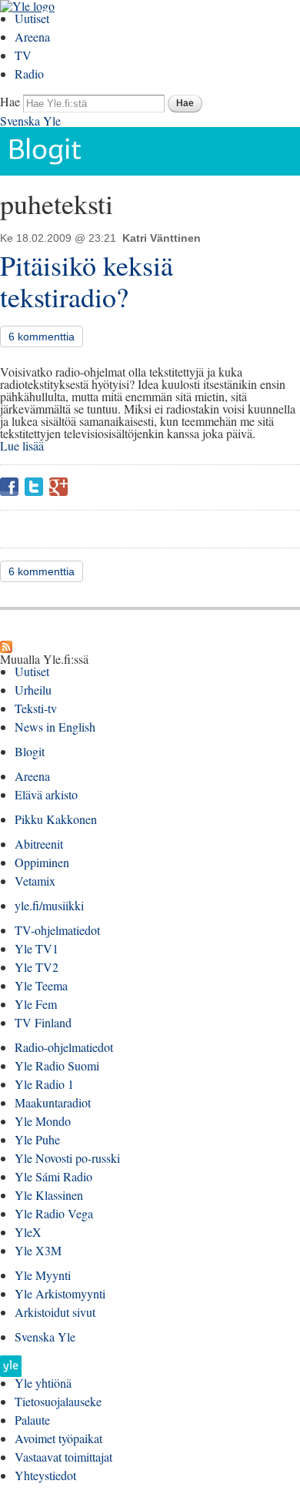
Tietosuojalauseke (58, 1401)
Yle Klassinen (49, 1195)
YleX (28, 1232)
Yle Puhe (37, 1139)
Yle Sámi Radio (53, 1176)
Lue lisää (22, 445)
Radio (29, 73)
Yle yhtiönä (43, 1383)
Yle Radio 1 (44, 1084)
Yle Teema (41, 985)
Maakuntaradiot (53, 1102)
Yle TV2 (36, 967)
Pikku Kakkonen (56, 819)
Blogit (30, 751)
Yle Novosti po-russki (67, 1158)
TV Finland (43, 1022)
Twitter (34, 486)
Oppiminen (42, 862)
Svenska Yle (30, 120)
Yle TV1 (36, 948)
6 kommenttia (41, 336)
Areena (32, 36)
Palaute (32, 1420)
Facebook (9, 486)
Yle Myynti (43, 1275)
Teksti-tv (36, 708)
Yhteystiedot (45, 1475)
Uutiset (32, 18)
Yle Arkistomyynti (60, 1293)
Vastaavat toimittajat (63, 1457)
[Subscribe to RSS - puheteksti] (6, 646)
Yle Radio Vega (54, 1213)
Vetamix (35, 881)
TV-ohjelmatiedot (57, 930)
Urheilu (33, 690)
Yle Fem (36, 1004)
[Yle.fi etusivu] (11, 1370)
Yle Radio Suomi (57, 1065)
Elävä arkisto (46, 794)
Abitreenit (39, 844)
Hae (10, 101)
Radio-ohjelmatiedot (64, 1047)
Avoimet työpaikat (58, 1438)
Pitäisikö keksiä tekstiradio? (86, 280)
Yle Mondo (43, 1121)
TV (23, 55)
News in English (55, 727)
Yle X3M (38, 1250)
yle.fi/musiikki (49, 905)
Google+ (58, 486)
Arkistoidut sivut (55, 1312)
